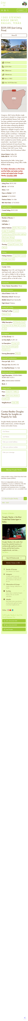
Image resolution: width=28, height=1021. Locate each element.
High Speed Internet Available (12, 240)
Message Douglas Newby (14, 470)
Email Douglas (9, 629)
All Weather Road (19, 322)
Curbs (4, 329)
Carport (15, 256)
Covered (22, 256)
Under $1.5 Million (12, 392)
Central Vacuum (7, 234)
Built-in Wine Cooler (19, 228)
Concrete (22, 325)
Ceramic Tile (18, 244)
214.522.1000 (12, 175)
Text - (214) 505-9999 (11, 625)
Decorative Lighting (19, 234)
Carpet (10, 244)
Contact (21, 10)
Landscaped (13, 346)
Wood (4, 247)
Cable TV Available (8, 231)
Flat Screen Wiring (8, 237)
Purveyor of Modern (8, 513)
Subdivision (6, 350)
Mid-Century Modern (12, 395)
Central (16, 311)
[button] (14, 98)
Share (13, 35)
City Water (14, 325)
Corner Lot (15, 343)
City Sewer (6, 325)
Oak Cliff (15, 402)
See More (5, 552)
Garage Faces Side (8, 259)
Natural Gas (6, 314)
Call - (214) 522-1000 (11, 620)
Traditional (6, 399)
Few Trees (5, 346)
